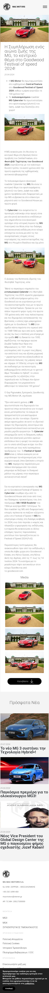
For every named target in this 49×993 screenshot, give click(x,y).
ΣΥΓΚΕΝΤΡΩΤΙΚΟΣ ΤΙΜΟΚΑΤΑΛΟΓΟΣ (20, 927)
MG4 (5, 922)
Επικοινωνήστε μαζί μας (14, 964)
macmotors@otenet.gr (12, 896)
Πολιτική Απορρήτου (13, 939)
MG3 (5, 918)
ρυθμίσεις (29, 983)
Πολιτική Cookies (11, 943)
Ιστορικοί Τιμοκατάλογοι (15, 948)
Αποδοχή (9, 988)
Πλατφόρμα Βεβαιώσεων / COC (18, 952)
